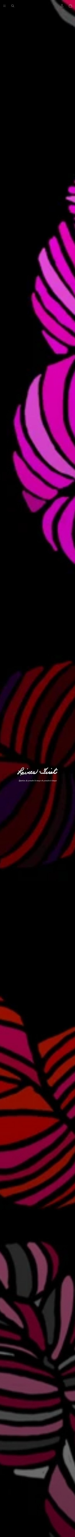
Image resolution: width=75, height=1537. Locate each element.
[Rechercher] (12, 6)
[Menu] (4, 5)
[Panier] (70, 6)
